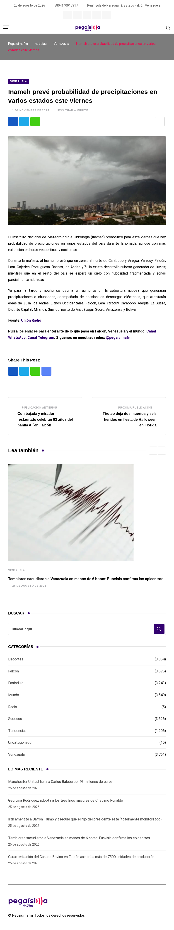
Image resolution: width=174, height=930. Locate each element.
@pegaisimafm (118, 337)
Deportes (15, 659)
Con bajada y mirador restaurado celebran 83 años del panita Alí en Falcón (45, 419)
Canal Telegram (40, 337)
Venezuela (16, 570)
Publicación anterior (39, 407)
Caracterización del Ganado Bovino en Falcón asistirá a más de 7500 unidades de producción (81, 857)
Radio (12, 707)
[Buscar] (168, 27)
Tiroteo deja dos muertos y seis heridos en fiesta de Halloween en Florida (130, 419)
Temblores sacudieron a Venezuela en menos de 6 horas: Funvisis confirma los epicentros (85, 579)
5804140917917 (66, 5)
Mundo (13, 695)
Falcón (13, 671)
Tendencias (17, 731)
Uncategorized (19, 742)
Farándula (15, 683)
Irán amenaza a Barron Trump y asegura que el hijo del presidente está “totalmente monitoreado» (85, 819)
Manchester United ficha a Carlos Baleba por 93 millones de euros (60, 781)
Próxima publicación (135, 407)
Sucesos (15, 719)
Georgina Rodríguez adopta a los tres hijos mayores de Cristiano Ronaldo (65, 800)
